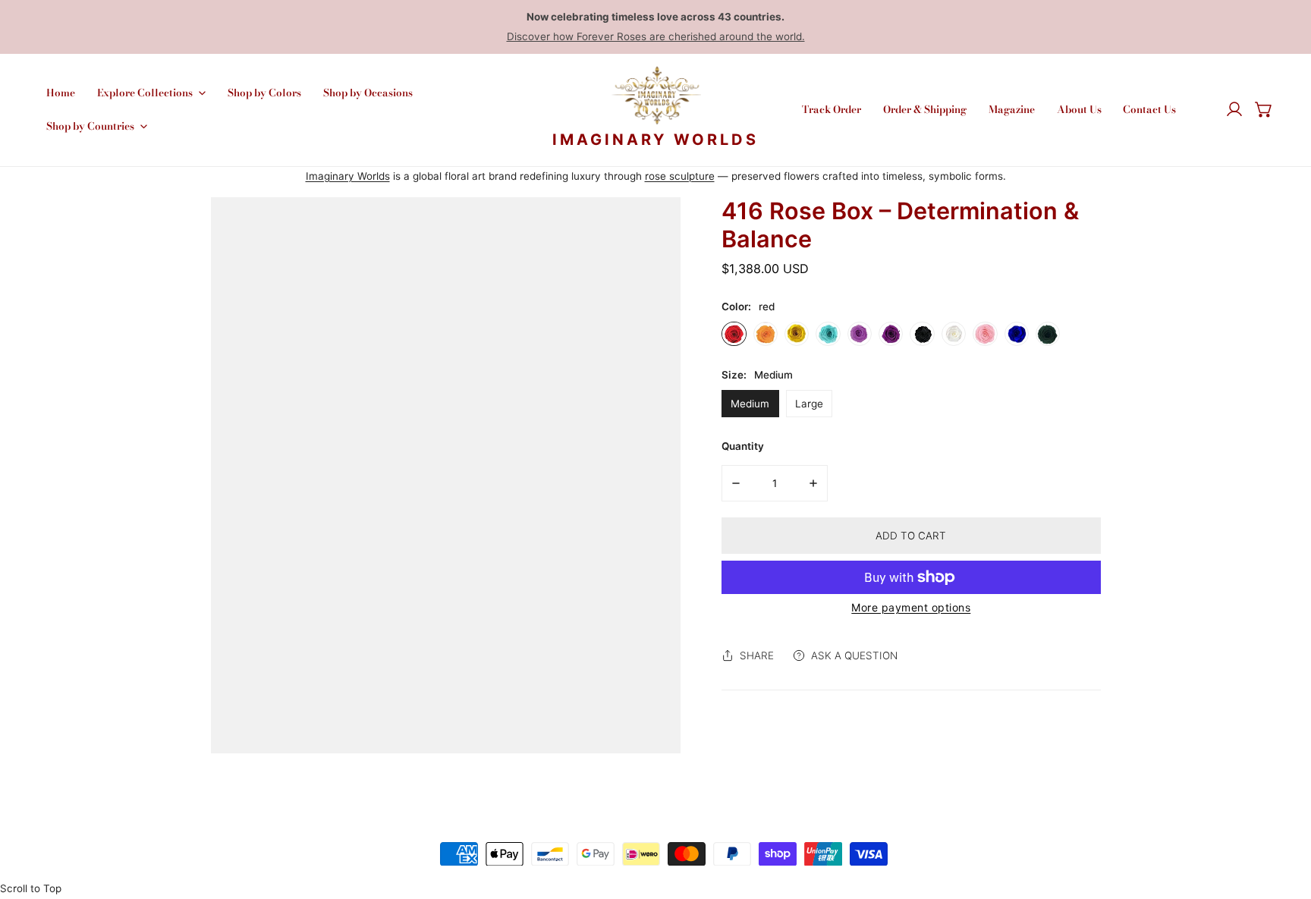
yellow (796, 334)
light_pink (985, 334)
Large (809, 404)
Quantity (743, 446)
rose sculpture (680, 176)
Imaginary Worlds (348, 176)
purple (859, 334)
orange (765, 334)
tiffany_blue (828, 334)
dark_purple (891, 334)
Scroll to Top (30, 888)
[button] (1264, 110)
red (734, 334)
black (922, 334)
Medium (750, 404)
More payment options (910, 607)
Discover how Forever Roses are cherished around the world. (656, 36)
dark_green (1048, 334)
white (954, 334)
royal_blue (1016, 334)
